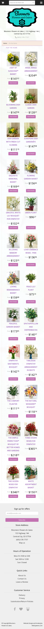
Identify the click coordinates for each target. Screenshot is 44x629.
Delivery (22, 595)
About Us (22, 575)
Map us (22, 543)
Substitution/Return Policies (22, 601)
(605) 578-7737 (23, 37)
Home (5, 43)
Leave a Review (22, 582)
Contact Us (22, 579)
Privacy (22, 598)
